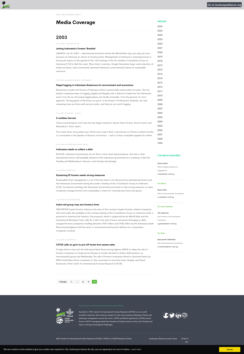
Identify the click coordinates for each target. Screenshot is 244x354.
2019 (160, 56)
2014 (160, 78)
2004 (160, 121)
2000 (160, 138)
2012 (160, 86)
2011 (160, 91)
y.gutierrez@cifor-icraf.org (167, 223)
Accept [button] (230, 349)
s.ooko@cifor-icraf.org (165, 197)
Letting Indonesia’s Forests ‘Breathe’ (76, 48)
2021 (160, 47)
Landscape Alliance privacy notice (163, 338)
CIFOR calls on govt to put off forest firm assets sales (85, 244)
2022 (160, 43)
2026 (160, 26)
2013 (160, 82)
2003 (160, 125)
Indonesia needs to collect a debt (74, 149)
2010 (160, 95)
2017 (160, 65)
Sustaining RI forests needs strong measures (80, 175)
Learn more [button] (136, 349)
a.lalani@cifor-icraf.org (165, 174)
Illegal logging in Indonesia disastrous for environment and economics (94, 85)
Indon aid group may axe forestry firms (77, 204)
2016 (160, 69)
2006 (160, 112)
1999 (160, 143)
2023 (160, 39)
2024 (160, 34)
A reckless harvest (66, 117)
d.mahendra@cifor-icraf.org (167, 246)
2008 (160, 104)
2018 (160, 60)
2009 (160, 99)
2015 (160, 73)
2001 (160, 134)
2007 (160, 108)
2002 (160, 130)
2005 (160, 117)
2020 (160, 52)
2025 (160, 30)
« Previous (62, 282)
